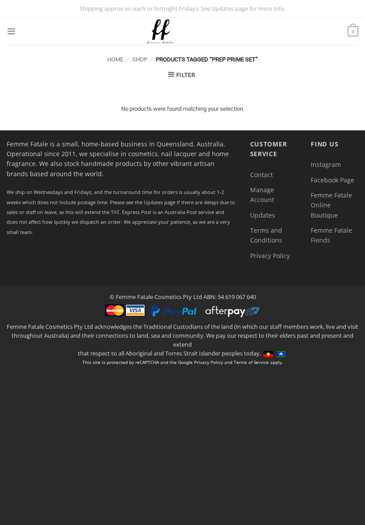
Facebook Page (332, 180)
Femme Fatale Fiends (331, 235)
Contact (261, 174)
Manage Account (262, 195)
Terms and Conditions (266, 235)
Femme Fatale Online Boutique (331, 205)
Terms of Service (251, 362)
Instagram (326, 164)
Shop (139, 59)
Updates (262, 215)
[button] (11, 31)
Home (115, 59)
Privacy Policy (270, 255)
